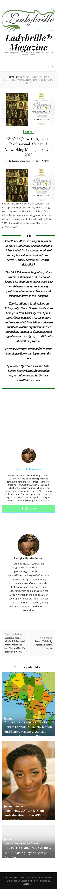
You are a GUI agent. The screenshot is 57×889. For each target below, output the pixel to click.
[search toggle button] (53, 67)
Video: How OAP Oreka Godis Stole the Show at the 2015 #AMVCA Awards (24, 815)
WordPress (28, 883)
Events (28, 132)
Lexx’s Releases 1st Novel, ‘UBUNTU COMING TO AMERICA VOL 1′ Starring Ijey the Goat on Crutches (27, 850)
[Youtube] (34, 508)
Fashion (19, 807)
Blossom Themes (29, 880)
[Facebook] (22, 508)
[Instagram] (26, 508)
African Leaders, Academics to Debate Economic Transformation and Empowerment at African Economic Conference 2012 (28, 729)
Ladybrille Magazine (19, 161)
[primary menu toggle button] (3, 67)
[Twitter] (30, 508)
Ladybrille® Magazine (28, 42)
